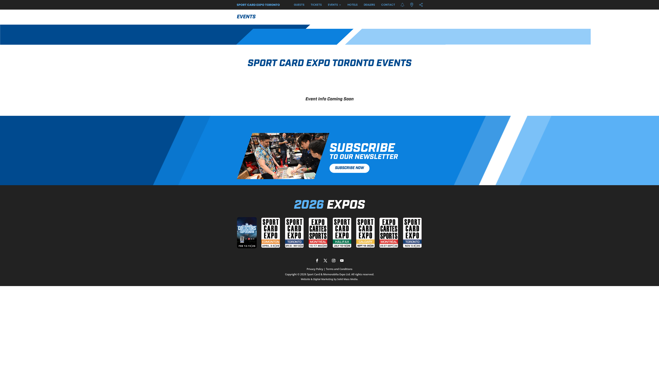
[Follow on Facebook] (317, 260)
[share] (421, 5)
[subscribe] (402, 5)
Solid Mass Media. (347, 279)
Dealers (369, 5)
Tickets (316, 5)
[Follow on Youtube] (341, 260)
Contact (388, 5)
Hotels (353, 5)
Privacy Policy (315, 269)
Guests (299, 5)
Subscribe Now (349, 168)
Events (333, 5)
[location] (411, 5)
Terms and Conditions (339, 269)
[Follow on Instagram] (333, 260)
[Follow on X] (325, 260)
